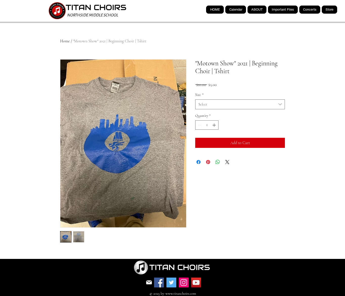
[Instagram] (184, 282)
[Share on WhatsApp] (218, 162)
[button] (283, 10)
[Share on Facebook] (198, 162)
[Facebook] (159, 282)
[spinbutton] (206, 125)
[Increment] (214, 125)
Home (65, 41)
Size (199, 95)
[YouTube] (196, 282)
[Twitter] (171, 282)
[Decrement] (199, 125)
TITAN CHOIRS (96, 7)
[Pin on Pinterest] (208, 162)
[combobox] (240, 104)
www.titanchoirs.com (180, 293)
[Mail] (149, 282)
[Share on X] (227, 162)
